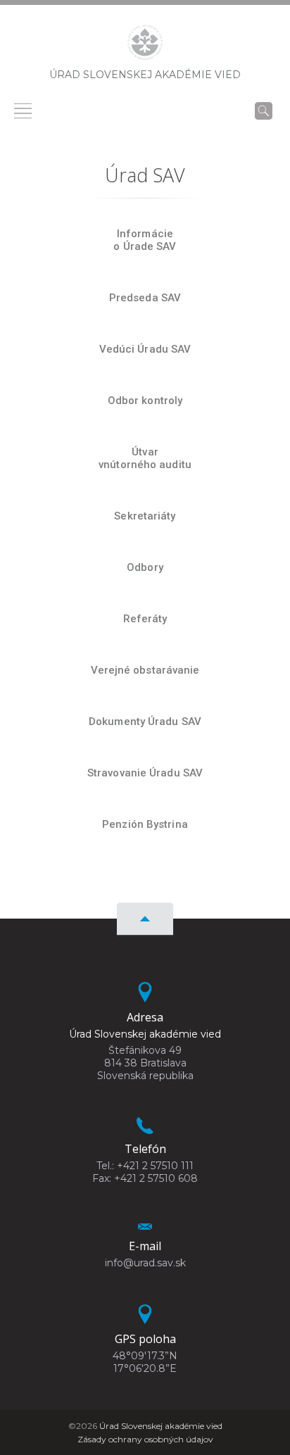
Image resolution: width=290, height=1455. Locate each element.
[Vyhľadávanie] (263, 110)
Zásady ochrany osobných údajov (145, 1439)
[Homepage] (145, 46)
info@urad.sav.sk (145, 1262)
